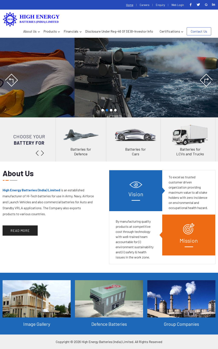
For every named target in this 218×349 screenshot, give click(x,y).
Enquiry (160, 5)
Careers (144, 5)
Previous (11, 80)
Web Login (177, 5)
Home (129, 5)
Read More (20, 230)
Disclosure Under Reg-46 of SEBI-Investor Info (119, 31)
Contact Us (199, 31)
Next (206, 80)
